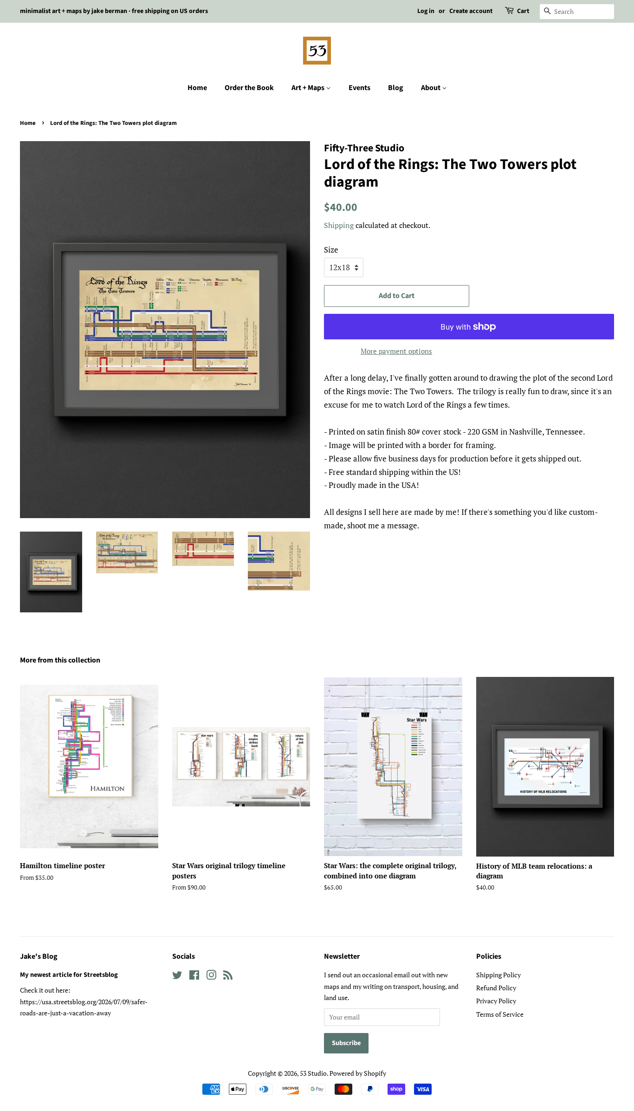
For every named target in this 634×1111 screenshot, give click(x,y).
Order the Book (249, 88)
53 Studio (313, 1073)
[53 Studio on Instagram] (211, 976)
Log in (425, 11)
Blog (395, 88)
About (431, 88)
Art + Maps (308, 88)
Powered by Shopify (358, 1073)
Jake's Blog (39, 956)
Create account (470, 11)
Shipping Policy (498, 974)
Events (359, 88)
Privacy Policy (496, 1000)
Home (197, 88)
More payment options (396, 351)
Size (331, 249)
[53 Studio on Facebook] (194, 976)
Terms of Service (500, 1014)
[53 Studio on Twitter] (177, 976)
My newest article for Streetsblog (69, 975)
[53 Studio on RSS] (228, 976)
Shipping (339, 225)
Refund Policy (496, 987)
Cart (523, 11)
